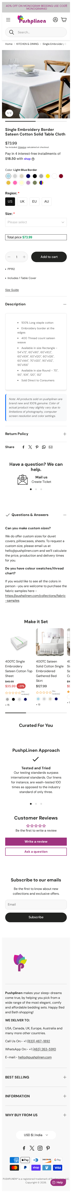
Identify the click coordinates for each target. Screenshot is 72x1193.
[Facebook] (23, 447)
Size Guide (12, 290)
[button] (36, 32)
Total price (14, 237)
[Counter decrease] (9, 257)
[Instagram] (40, 1148)
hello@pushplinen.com (35, 1057)
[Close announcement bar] (66, 5)
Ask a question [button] (36, 851)
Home (8, 44)
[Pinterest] (37, 447)
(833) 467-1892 (38, 1041)
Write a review (36, 841)
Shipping (22, 147)
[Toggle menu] (8, 20)
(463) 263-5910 (44, 1049)
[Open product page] (19, 642)
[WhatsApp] (44, 447)
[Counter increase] (24, 257)
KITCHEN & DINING (27, 44)
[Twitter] (30, 447)
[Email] (50, 447)
